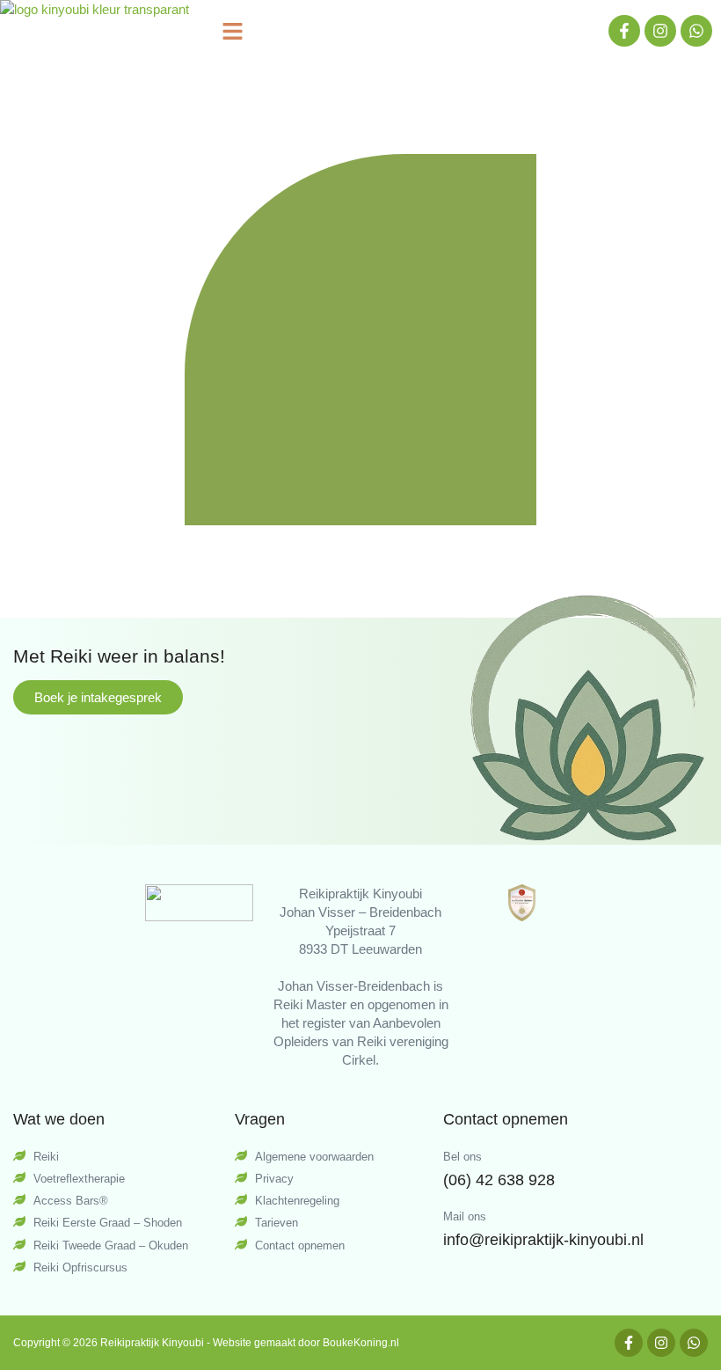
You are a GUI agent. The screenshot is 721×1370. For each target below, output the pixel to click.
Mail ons (464, 1216)
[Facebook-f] (624, 31)
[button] (233, 31)
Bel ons (462, 1156)
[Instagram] (660, 31)
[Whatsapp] (696, 31)
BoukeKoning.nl (361, 1343)
